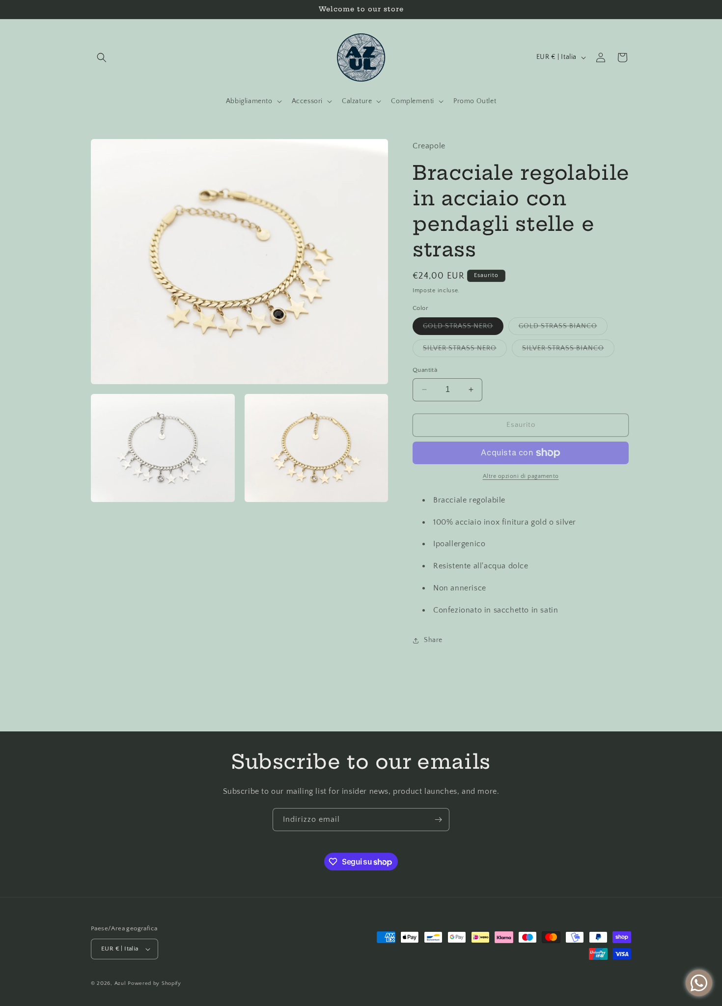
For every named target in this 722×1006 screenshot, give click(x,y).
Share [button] (433, 640)
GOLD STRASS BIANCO (563, 328)
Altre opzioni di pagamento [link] (521, 476)
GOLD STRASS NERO (463, 328)
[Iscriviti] (438, 819)
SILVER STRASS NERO (465, 350)
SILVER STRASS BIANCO (568, 350)
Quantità (425, 369)
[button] (101, 57)
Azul (120, 983)
